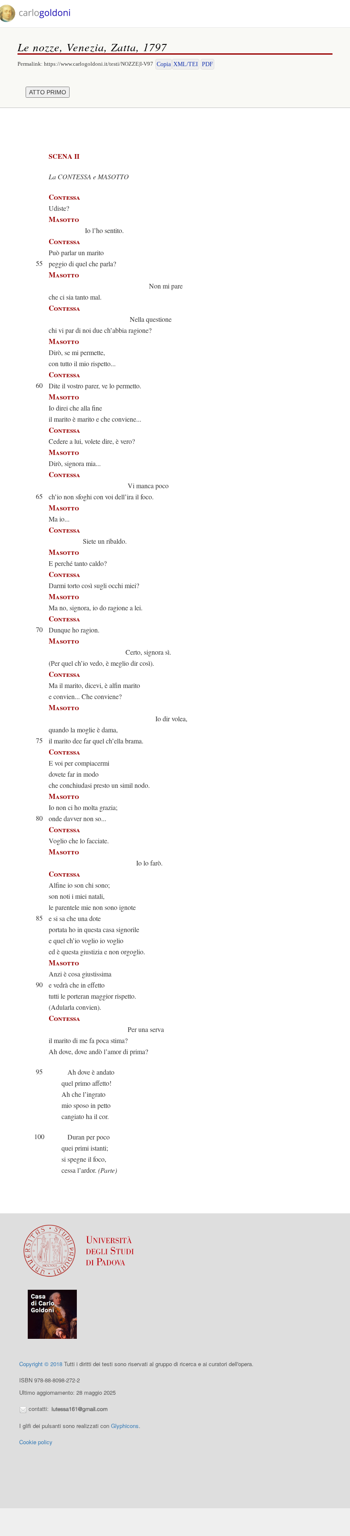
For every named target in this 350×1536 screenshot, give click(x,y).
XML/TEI (185, 64)
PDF (207, 64)
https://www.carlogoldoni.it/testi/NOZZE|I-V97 (98, 64)
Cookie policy (35, 1442)
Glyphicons (125, 1426)
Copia (164, 64)
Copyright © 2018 (40, 1364)
